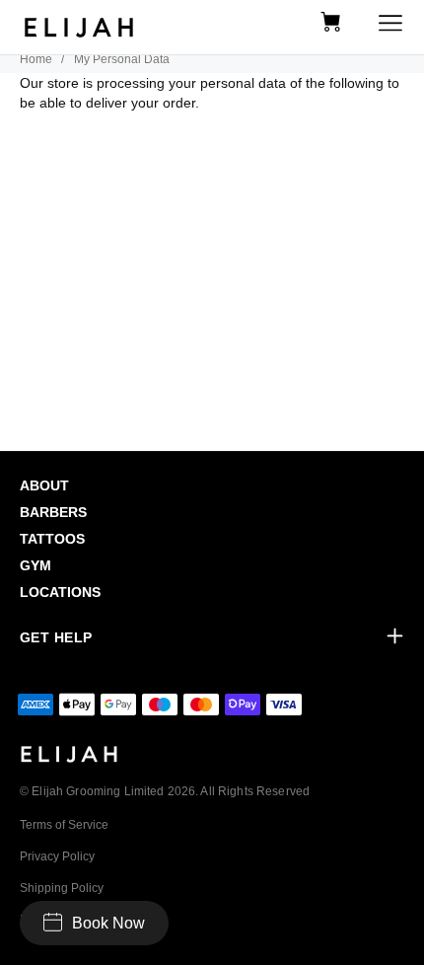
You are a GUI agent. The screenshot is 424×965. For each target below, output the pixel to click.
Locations (60, 592)
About (44, 485)
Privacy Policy (57, 856)
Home (36, 59)
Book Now (108, 923)
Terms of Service (64, 825)
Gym (35, 565)
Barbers (53, 512)
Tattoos (52, 539)
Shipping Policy (62, 888)
